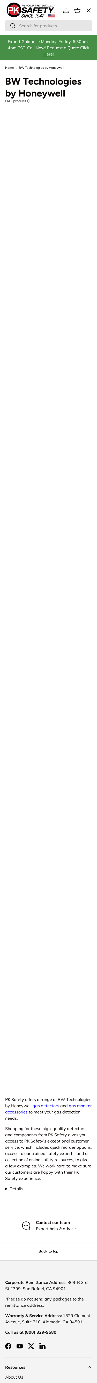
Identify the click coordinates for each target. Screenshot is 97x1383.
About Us (14, 1377)
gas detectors (46, 1105)
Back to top (48, 1251)
